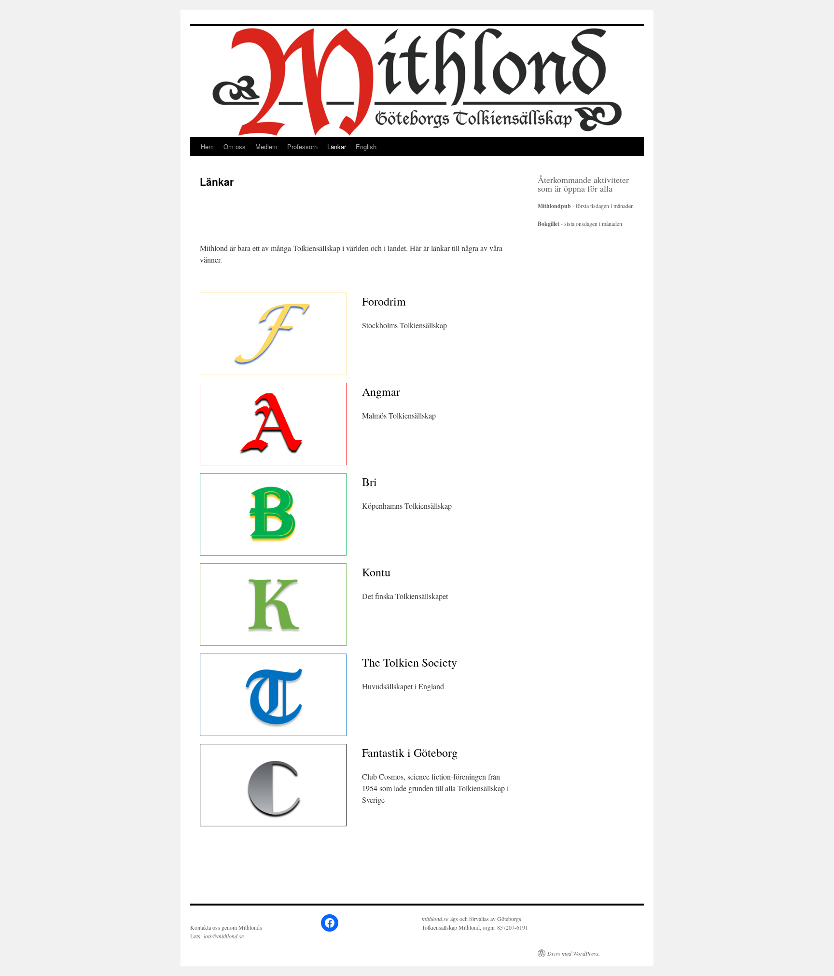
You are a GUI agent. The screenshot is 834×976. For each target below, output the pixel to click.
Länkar (336, 146)
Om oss (234, 146)
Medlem (266, 146)
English (366, 146)
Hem (207, 146)
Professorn (302, 146)
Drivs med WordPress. (573, 953)
